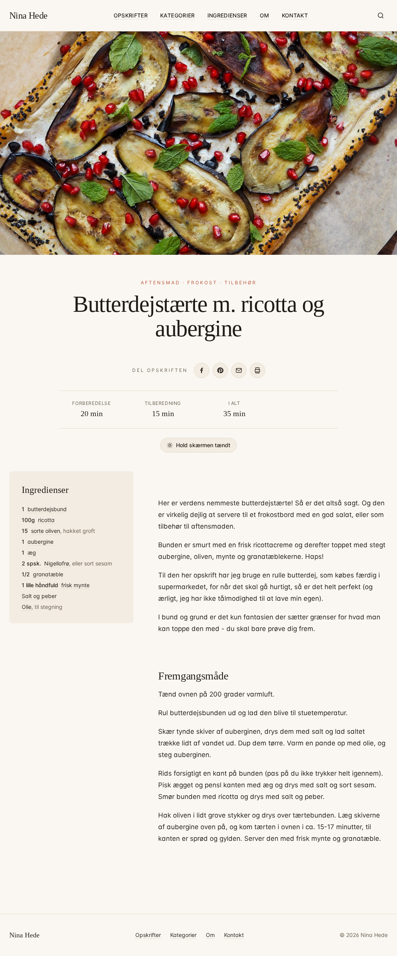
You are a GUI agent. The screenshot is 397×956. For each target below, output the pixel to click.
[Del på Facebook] (201, 370)
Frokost (202, 282)
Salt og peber (39, 596)
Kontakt (295, 15)
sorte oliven (45, 530)
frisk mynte (75, 585)
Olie (26, 606)
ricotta (46, 520)
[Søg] (381, 15)
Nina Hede (28, 15)
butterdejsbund (47, 509)
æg (32, 552)
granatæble (48, 574)
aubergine (41, 541)
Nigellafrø (56, 563)
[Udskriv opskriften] (257, 370)
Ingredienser (227, 15)
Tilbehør (240, 282)
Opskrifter (131, 15)
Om (264, 15)
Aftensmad (160, 282)
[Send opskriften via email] (239, 370)
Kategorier (177, 15)
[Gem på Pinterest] (220, 370)
